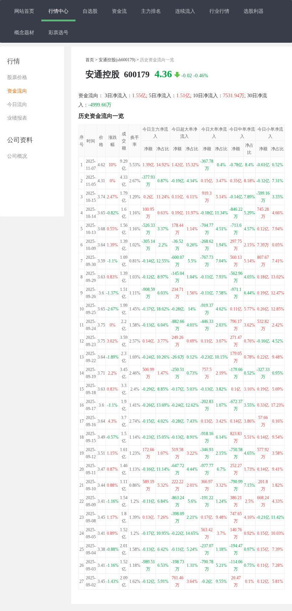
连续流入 (185, 10)
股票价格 (17, 77)
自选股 (90, 10)
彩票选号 (58, 32)
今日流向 (17, 104)
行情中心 (58, 10)
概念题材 (24, 32)
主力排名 (151, 10)
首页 (89, 59)
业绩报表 (17, 118)
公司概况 (17, 156)
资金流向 (17, 91)
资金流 (119, 10)
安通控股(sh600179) (117, 59)
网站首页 (24, 10)
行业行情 (219, 10)
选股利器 (254, 10)
